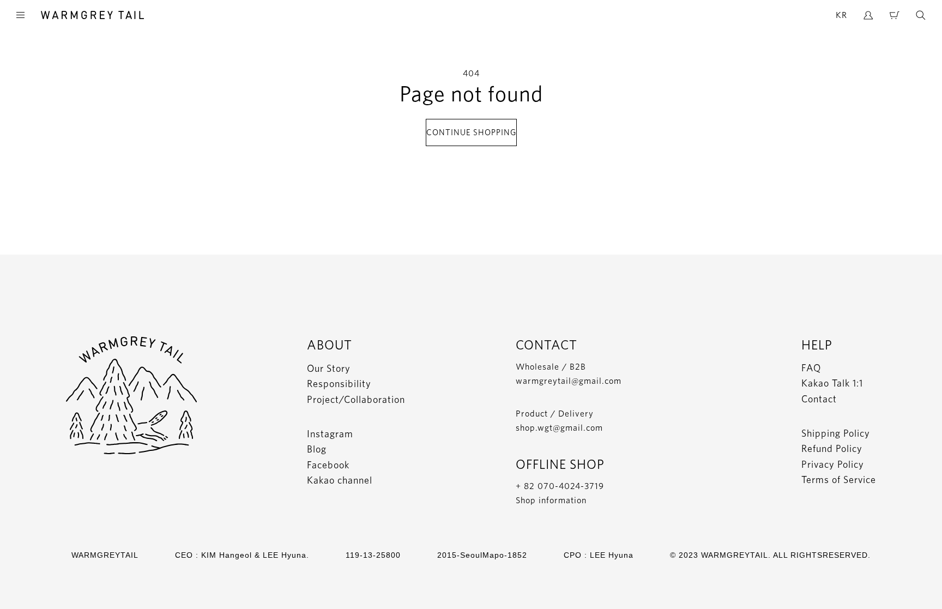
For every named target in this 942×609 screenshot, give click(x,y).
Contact (819, 399)
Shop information (551, 500)
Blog (317, 449)
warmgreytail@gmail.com (568, 381)
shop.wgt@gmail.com (559, 428)
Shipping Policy (835, 433)
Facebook (328, 465)
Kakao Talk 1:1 (832, 383)
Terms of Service (838, 479)
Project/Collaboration (356, 399)
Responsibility (339, 383)
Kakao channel (339, 480)
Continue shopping (471, 132)
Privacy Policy (832, 464)
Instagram (330, 433)
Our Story (329, 368)
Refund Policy (831, 448)
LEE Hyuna (611, 555)
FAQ (811, 367)
